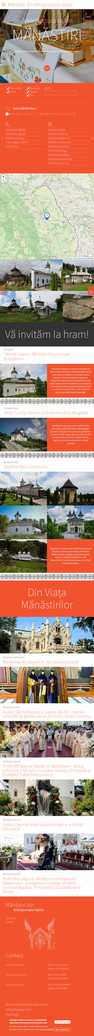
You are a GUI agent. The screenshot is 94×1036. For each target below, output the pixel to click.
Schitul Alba (12, 147)
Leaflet (69, 258)
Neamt (33, 92)
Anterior (3, 290)
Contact (10, 922)
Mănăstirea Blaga (57, 151)
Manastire (15, 88)
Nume (47, 88)
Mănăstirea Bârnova (59, 138)
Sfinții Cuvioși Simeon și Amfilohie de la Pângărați (46, 413)
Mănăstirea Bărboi (58, 134)
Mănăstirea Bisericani (60, 142)
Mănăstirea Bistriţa (58, 147)
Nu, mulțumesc (62, 1029)
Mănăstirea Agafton (16, 130)
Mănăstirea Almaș (15, 138)
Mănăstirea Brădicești (60, 159)
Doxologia (12, 1015)
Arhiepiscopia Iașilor (19, 1010)
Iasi (32, 95)
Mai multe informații (46, 1029)
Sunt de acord (62, 1022)
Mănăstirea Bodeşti (58, 155)
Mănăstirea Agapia (15, 134)
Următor (91, 290)
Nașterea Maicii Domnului (25, 466)
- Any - (21, 108)
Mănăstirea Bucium (58, 163)
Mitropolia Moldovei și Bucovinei (27, 1005)
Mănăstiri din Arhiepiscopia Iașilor (40, 4)
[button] (47, 216)
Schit (13, 92)
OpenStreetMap (80, 258)
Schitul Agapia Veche (17, 142)
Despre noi (11, 918)
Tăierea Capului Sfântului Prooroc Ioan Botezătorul (37, 356)
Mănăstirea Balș (56, 130)
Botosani (35, 88)
